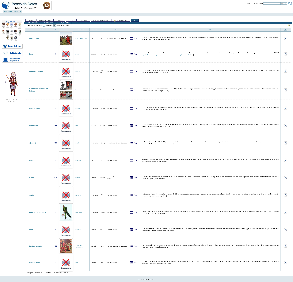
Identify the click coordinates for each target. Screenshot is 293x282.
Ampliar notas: (285, 29)
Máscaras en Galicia (12, 11)
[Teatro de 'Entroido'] (11, 84)
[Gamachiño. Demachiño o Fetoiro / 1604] (66, 89)
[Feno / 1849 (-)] (66, 54)
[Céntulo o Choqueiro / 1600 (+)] (66, 212)
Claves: (117, 30)
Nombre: (40, 30)
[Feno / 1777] (66, 229)
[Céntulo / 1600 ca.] (66, 195)
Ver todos (66, 22)
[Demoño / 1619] (66, 160)
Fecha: (102, 30)
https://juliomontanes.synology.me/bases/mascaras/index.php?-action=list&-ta (166, 55)
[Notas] (285, 38)
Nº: (55, 30)
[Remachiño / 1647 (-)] (66, 125)
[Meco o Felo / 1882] (66, 38)
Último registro (51, 22)
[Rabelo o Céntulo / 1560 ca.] (66, 71)
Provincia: (94, 30)
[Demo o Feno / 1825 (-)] (66, 108)
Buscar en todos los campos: (255, 3)
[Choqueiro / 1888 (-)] (66, 143)
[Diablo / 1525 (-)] (66, 177)
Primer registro (34, 22)
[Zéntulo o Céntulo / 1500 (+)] (66, 246)
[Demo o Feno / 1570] (66, 262)
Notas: (210, 30)
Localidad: (81, 30)
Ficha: (134, 30)
